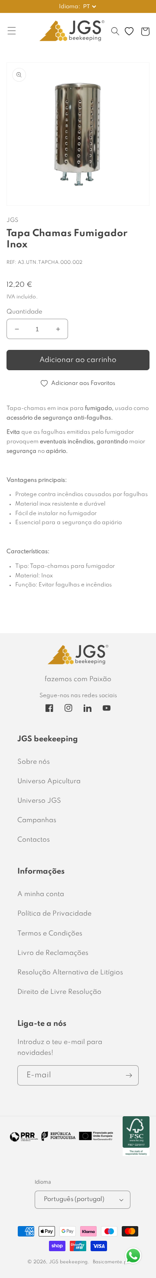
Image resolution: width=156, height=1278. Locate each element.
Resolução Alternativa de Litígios (70, 972)
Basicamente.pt (111, 1262)
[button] (115, 35)
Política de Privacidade (54, 913)
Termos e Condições (49, 933)
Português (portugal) (74, 1199)
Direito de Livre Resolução (59, 992)
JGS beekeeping (68, 1262)
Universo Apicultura (49, 781)
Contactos (33, 839)
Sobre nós (33, 762)
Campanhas (36, 820)
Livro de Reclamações (52, 953)
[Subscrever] (128, 1075)
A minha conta (40, 894)
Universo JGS (39, 801)
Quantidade (24, 312)
